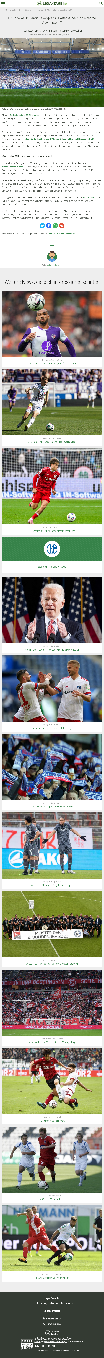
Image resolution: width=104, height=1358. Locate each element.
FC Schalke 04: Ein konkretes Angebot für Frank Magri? (52, 363)
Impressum (70, 1303)
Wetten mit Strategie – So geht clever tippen (52, 885)
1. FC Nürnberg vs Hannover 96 (52, 1120)
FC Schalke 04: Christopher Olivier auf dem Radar (52, 530)
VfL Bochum (88, 197)
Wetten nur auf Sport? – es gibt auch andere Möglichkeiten (52, 649)
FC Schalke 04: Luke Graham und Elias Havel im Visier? (52, 441)
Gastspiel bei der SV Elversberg (24, 115)
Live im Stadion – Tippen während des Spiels (52, 806)
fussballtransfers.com (12, 166)
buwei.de (37, 1342)
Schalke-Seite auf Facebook (60, 233)
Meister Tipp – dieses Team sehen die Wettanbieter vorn (52, 963)
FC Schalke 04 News (15, 10)
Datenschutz (57, 1303)
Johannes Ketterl (54, 265)
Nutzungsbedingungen (38, 1303)
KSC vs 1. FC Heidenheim (52, 1199)
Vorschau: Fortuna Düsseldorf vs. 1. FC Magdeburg (52, 1042)
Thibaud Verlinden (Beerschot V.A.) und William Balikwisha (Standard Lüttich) (58, 139)
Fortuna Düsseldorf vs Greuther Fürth (52, 1277)
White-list (75, 1351)
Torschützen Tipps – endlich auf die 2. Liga (52, 728)
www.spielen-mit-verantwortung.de (55, 1342)
